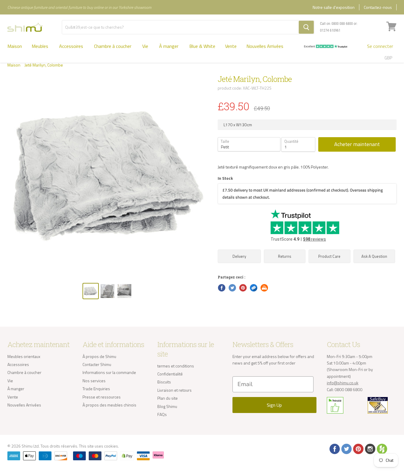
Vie (145, 46)
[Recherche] (306, 27)
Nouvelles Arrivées (264, 46)
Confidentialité (170, 374)
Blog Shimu (167, 406)
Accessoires (71, 46)
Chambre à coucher (113, 46)
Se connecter (380, 46)
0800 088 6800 (342, 24)
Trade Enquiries (96, 388)
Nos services (94, 381)
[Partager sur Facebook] (221, 287)
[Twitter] (346, 448)
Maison (14, 46)
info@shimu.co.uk (342, 383)
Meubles (40, 46)
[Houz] (381, 448)
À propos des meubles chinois (109, 405)
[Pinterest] (358, 448)
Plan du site (167, 398)
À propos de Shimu (99, 356)
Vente (231, 46)
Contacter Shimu (97, 364)
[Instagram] (370, 448)
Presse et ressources (102, 397)
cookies (111, 446)
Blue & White (202, 46)
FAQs (162, 414)
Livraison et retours (174, 390)
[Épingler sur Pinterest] (242, 287)
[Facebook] (334, 448)
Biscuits (164, 382)
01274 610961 (330, 30)
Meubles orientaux (23, 356)
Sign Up (274, 405)
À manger (169, 46)
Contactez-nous (378, 7)
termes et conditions (175, 366)
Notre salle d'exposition (334, 7)
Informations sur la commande (109, 372)
